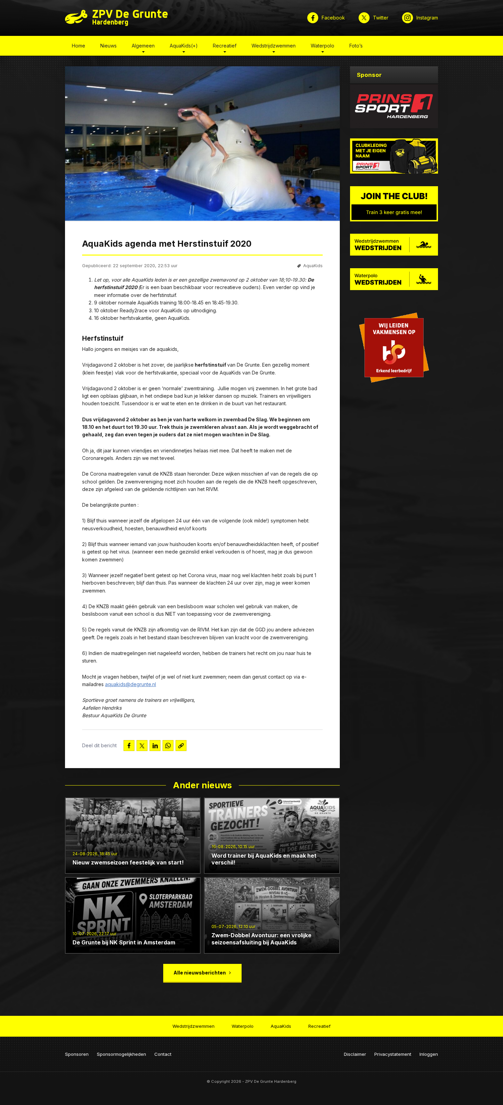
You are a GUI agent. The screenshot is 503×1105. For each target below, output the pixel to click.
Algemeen (143, 46)
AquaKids (313, 265)
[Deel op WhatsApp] (168, 745)
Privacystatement (392, 1054)
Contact (162, 1054)
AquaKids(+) (184, 46)
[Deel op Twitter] (142, 745)
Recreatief (224, 46)
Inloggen (429, 1054)
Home (78, 46)
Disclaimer (355, 1054)
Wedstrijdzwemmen (274, 46)
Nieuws (108, 46)
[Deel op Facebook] (129, 745)
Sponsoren (77, 1054)
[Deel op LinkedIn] (155, 745)
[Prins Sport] (394, 106)
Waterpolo (322, 46)
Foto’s (356, 46)
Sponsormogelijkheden (121, 1054)
